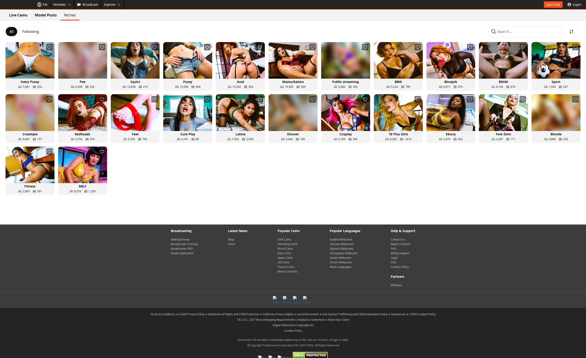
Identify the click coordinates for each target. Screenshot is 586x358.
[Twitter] (296, 299)
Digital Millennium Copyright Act (293, 325)
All (11, 31)
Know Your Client (338, 320)
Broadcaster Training (184, 244)
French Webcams (341, 262)
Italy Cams (284, 253)
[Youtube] (306, 299)
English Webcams (341, 239)
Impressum (398, 314)
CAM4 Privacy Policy (191, 314)
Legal (394, 258)
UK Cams (283, 262)
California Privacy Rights (278, 314)
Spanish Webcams (341, 249)
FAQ (393, 249)
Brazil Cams (285, 249)
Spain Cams (285, 258)
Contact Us (398, 239)
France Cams (286, 267)
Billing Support (400, 253)
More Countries (288, 271)
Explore (109, 4)
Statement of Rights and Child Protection (233, 314)
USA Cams (284, 239)
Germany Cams (288, 244)
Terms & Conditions (162, 314)
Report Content (400, 244)
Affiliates (396, 285)
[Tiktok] (276, 299)
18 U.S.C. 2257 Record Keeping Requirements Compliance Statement (280, 320)
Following (30, 31)
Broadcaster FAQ (182, 249)
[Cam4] (16, 4)
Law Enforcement (308, 314)
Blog (231, 239)
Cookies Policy (400, 267)
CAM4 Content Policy (422, 314)
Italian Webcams (340, 258)
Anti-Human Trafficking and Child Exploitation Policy (355, 314)
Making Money (180, 239)
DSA (393, 262)
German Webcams (342, 244)
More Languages (340, 267)
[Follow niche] (49, 47)
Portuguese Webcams (344, 253)
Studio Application (182, 253)
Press (231, 244)
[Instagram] (286, 299)
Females (59, 4)
